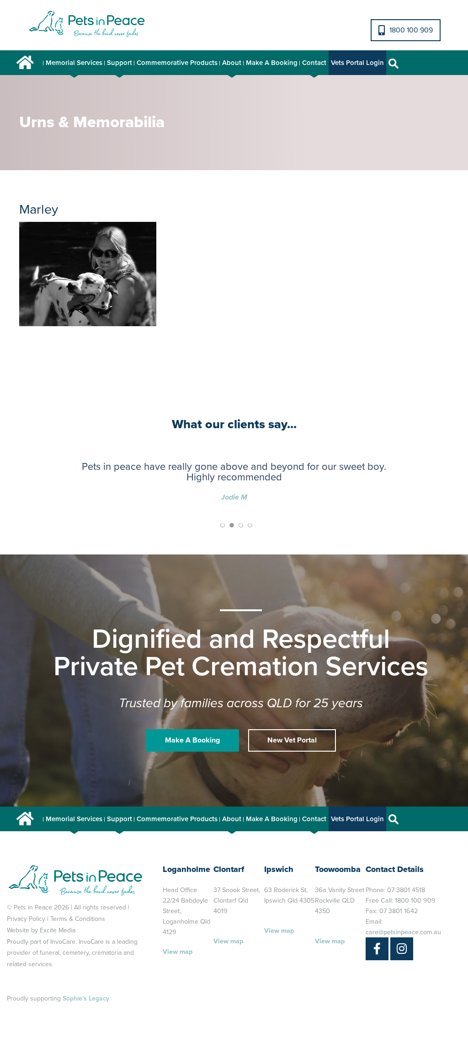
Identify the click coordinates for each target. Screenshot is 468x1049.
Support (119, 63)
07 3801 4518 (406, 890)
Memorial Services (74, 63)
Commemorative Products (177, 63)
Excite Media (57, 930)
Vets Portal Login (357, 63)
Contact (314, 63)
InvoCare (62, 942)
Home (25, 62)
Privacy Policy (26, 919)
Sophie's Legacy (86, 998)
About (231, 63)
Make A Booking (272, 63)
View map (177, 952)
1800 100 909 (411, 30)
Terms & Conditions (77, 919)
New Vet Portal (292, 740)
